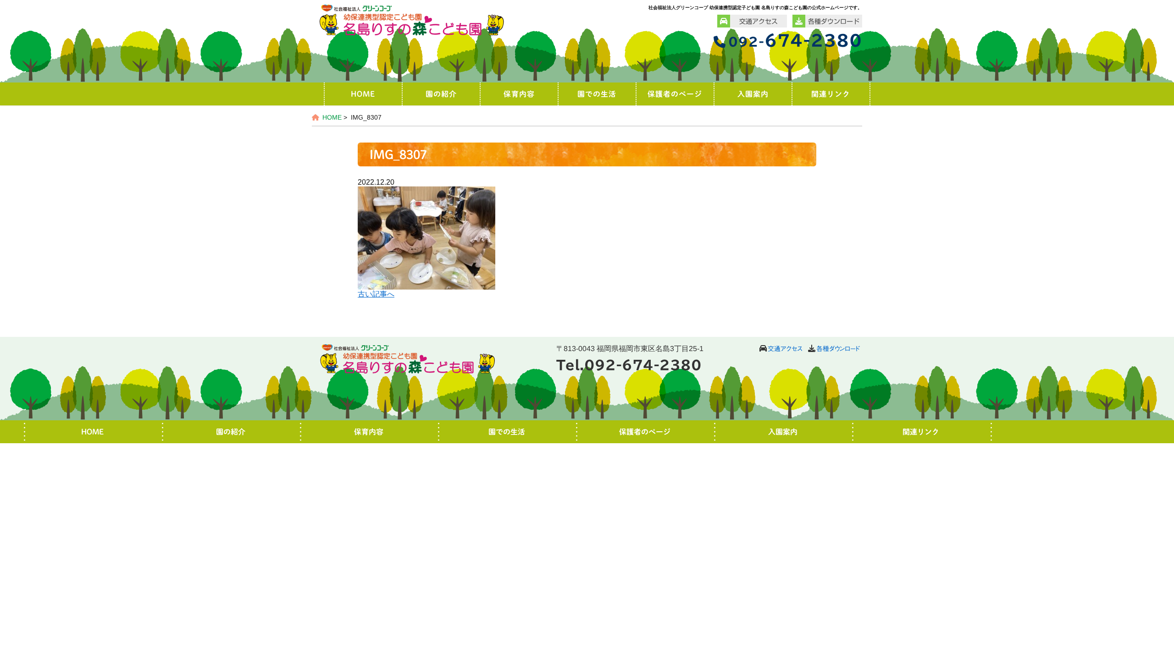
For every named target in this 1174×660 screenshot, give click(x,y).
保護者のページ (675, 94)
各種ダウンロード (838, 349)
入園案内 (753, 94)
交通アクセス (785, 349)
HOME (363, 94)
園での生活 (596, 94)
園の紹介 (441, 94)
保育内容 (519, 94)
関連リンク (830, 94)
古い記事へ (376, 294)
